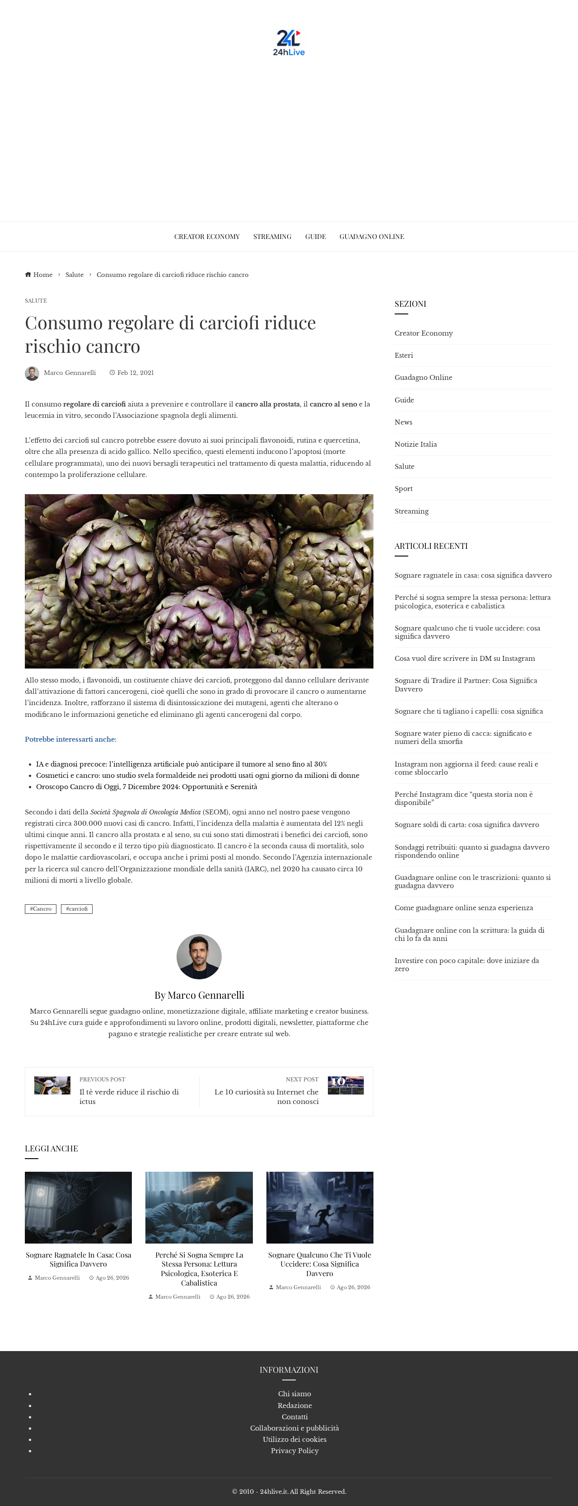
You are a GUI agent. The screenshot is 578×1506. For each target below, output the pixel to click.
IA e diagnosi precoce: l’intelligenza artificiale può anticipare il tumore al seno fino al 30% (181, 764)
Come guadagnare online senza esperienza (464, 908)
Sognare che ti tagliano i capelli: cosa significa (469, 711)
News (403, 422)
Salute (36, 301)
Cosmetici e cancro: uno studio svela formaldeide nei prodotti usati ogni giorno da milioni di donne (197, 776)
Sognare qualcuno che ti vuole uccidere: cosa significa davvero (319, 1264)
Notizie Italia (416, 444)
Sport (404, 489)
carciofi (78, 909)
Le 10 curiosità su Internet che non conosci (266, 1091)
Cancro (42, 909)
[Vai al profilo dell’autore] (199, 956)
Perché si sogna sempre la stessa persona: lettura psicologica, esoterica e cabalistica (199, 1268)
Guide (404, 400)
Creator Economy (424, 333)
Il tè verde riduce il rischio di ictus (129, 1091)
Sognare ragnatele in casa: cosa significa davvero (78, 1259)
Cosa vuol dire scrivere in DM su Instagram (465, 659)
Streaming (412, 511)
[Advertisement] (289, 135)
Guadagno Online (423, 378)
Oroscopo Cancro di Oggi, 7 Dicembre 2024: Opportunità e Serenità (146, 787)
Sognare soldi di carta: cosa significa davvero (467, 825)
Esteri (404, 355)
